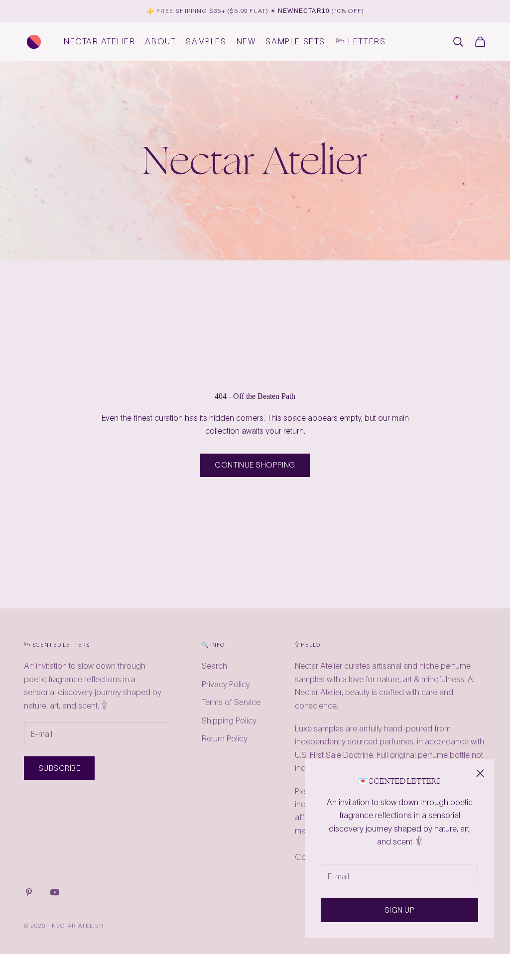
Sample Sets (295, 41)
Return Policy (225, 738)
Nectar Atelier (99, 41)
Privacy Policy (226, 684)
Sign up (399, 910)
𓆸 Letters (360, 41)
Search (214, 665)
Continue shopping (255, 465)
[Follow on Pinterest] (29, 892)
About (160, 41)
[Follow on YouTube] (55, 892)
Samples (206, 41)
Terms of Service (231, 702)
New (246, 41)
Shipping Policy (229, 720)
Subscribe (59, 768)
